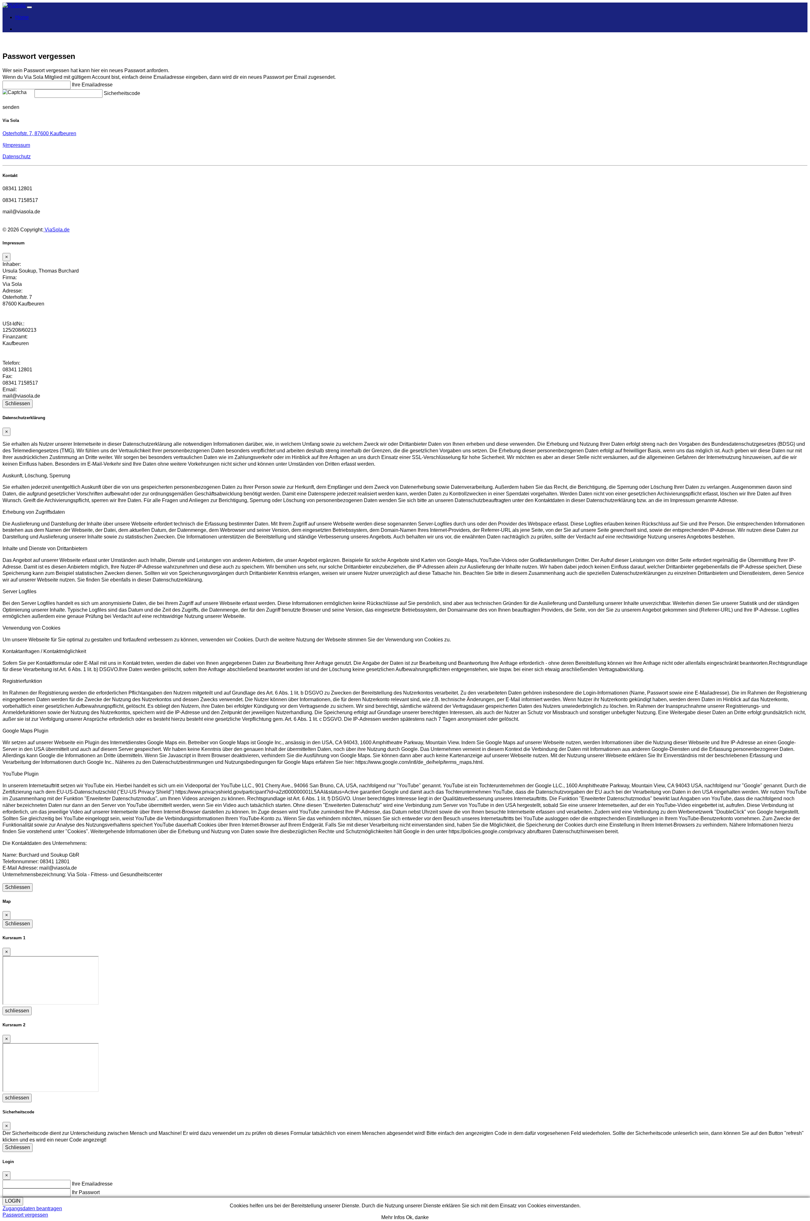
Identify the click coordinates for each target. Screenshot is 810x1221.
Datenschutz (17, 156)
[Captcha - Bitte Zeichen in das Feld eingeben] (15, 92)
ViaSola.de (56, 229)
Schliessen (17, 403)
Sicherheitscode (122, 93)
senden (11, 107)
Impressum (16, 145)
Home (22, 17)
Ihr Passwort (86, 1192)
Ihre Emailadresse (92, 84)
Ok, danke (417, 1217)
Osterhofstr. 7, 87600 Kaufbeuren (39, 133)
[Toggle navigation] (29, 7)
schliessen (17, 1010)
